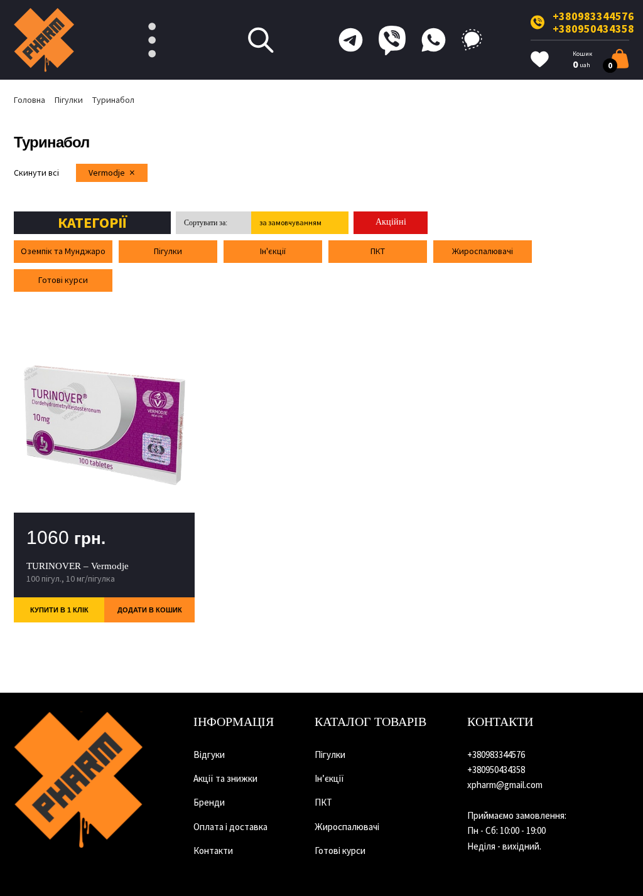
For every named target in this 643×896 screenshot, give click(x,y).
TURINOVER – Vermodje (77, 566)
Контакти (213, 850)
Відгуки (209, 754)
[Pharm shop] (44, 40)
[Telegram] (351, 40)
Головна (29, 99)
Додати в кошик (149, 610)
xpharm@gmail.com (505, 785)
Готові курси (63, 279)
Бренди (209, 802)
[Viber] (392, 40)
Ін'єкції (273, 251)
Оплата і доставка (230, 827)
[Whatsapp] (433, 40)
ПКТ (377, 251)
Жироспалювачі (482, 251)
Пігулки (69, 99)
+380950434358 (593, 29)
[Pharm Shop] (78, 780)
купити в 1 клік (59, 610)
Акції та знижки (225, 778)
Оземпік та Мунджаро (63, 251)
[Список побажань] (540, 59)
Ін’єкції (329, 778)
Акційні (391, 222)
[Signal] (472, 40)
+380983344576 (593, 16)
